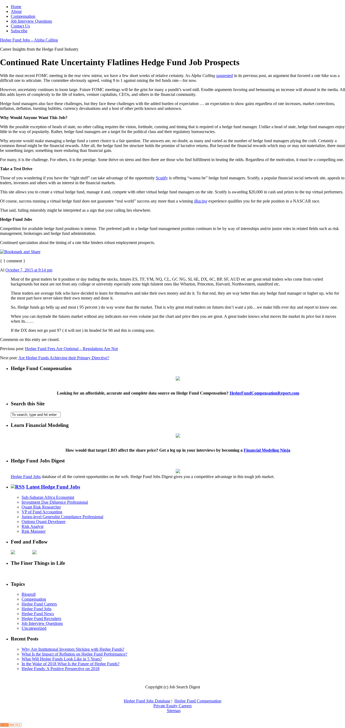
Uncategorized (34, 628)
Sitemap (174, 710)
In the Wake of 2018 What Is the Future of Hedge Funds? (70, 663)
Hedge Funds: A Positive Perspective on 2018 (60, 668)
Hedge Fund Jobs (26, 476)
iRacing (200, 201)
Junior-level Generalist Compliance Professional (62, 516)
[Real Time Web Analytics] (11, 725)
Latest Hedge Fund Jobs (53, 487)
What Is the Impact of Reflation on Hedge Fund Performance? (74, 654)
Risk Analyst (32, 526)
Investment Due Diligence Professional (55, 502)
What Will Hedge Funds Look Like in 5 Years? (62, 659)
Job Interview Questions (31, 21)
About (16, 11)
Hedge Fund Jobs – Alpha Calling (29, 40)
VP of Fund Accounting (42, 512)
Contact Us (20, 26)
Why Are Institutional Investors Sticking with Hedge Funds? (73, 649)
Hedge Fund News (38, 613)
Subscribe (19, 31)
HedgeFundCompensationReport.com (264, 393)
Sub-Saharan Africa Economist (48, 497)
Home (16, 6)
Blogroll (29, 594)
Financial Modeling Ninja (267, 450)
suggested (224, 75)
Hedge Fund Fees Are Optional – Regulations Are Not (71, 348)
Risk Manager (34, 531)
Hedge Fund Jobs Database (147, 701)
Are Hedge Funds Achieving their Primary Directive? (63, 358)
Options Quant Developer (43, 521)
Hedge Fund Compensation (197, 701)
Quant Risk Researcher (41, 507)
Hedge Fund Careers (39, 604)
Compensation (23, 16)
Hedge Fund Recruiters (41, 618)
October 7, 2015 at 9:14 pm (28, 270)
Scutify (162, 178)
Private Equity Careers (172, 705)
